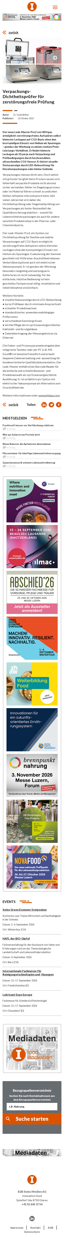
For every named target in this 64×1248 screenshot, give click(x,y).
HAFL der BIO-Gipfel (16, 938)
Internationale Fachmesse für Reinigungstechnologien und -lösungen (28, 972)
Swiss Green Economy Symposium (25, 909)
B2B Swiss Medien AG (32, 1191)
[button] (44, 405)
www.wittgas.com (49, 395)
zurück (13, 32)
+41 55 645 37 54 (32, 1204)
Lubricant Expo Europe (17, 994)
